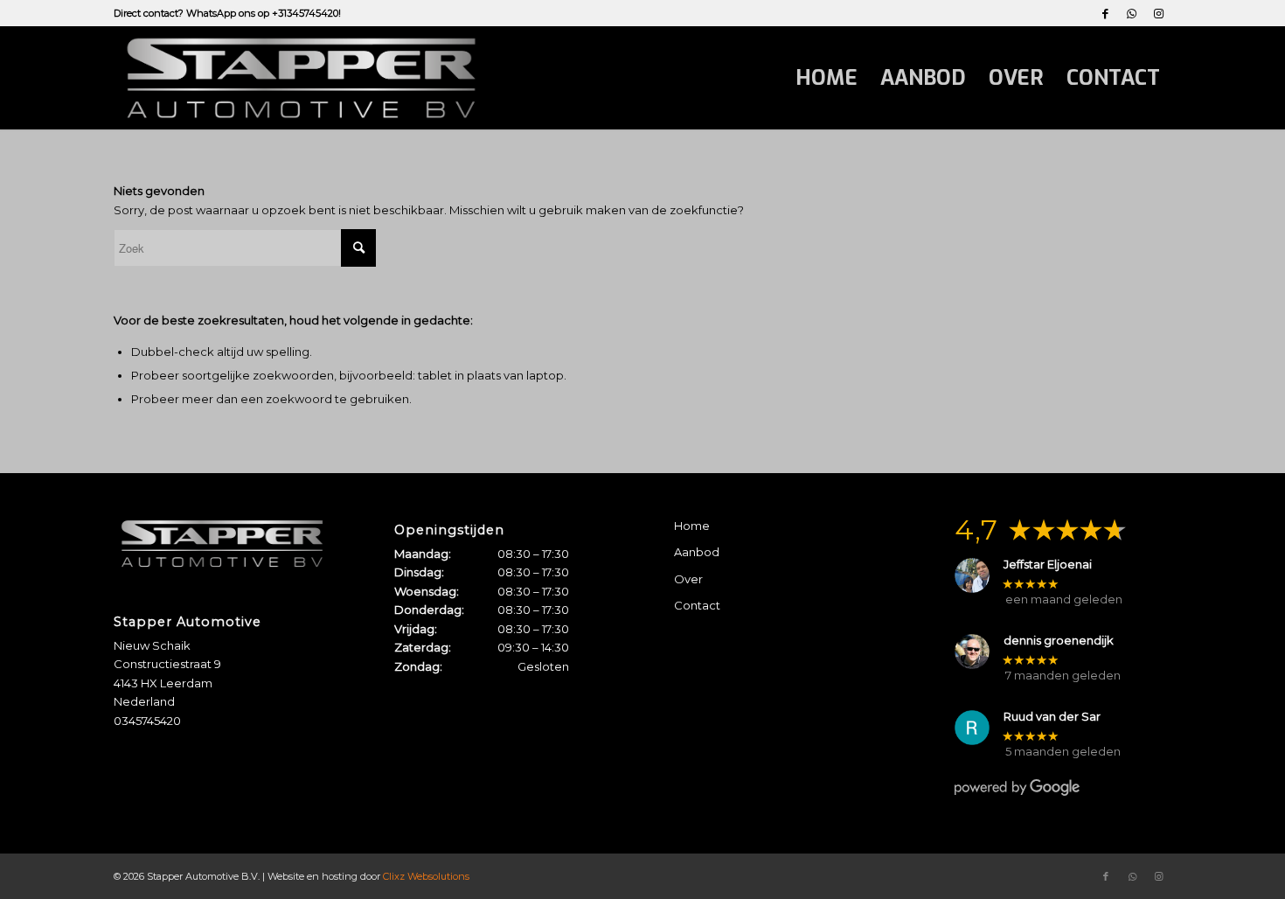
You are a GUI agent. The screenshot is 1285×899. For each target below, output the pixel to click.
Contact (697, 605)
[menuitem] (826, 77)
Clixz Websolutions (426, 876)
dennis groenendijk (1059, 640)
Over (688, 579)
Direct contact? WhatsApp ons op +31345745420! (227, 13)
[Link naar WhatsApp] (1131, 13)
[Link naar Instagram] (1158, 13)
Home (692, 526)
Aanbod (696, 552)
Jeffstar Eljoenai (1048, 564)
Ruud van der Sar (1052, 716)
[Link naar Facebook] (1105, 13)
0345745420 (147, 721)
